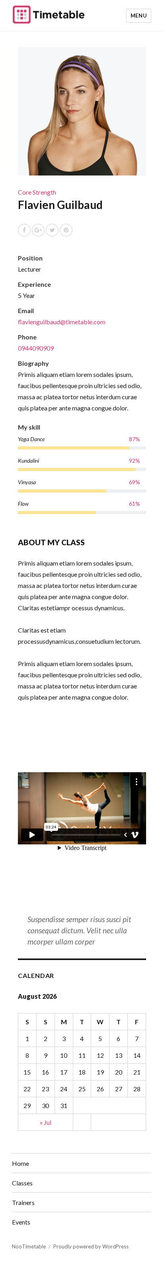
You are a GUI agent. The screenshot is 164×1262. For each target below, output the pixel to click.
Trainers (23, 1202)
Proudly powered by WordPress (91, 1246)
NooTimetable (29, 1246)
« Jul (45, 1122)
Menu (139, 15)
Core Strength (37, 192)
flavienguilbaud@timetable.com (61, 321)
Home (20, 1163)
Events (21, 1222)
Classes (22, 1183)
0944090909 (36, 348)
